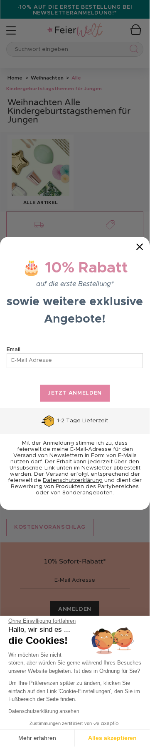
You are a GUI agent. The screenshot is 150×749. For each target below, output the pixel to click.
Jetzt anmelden (75, 393)
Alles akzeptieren (112, 738)
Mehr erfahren (37, 738)
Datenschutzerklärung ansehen (43, 711)
